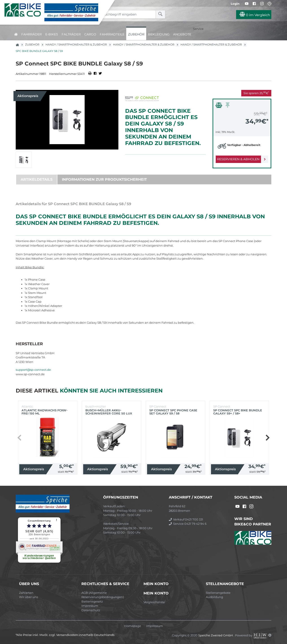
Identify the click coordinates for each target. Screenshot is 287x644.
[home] (16, 33)
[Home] (52, 12)
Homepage (132, 625)
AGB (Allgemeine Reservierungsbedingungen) (102, 595)
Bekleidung (159, 34)
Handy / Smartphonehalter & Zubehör (76, 44)
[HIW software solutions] (260, 635)
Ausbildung (214, 597)
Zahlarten (26, 592)
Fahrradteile (112, 34)
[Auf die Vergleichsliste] (219, 106)
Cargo (90, 34)
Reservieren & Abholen (238, 159)
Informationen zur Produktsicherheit (104, 179)
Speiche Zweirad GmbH (216, 635)
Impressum (89, 605)
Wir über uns (28, 597)
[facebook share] (95, 74)
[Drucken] (90, 74)
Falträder (71, 34)
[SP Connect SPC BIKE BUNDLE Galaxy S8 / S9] (67, 120)
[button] (267, 438)
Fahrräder (31, 34)
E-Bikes (51, 34)
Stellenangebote (218, 592)
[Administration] (269, 635)
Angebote (182, 34)
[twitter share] (100, 74)
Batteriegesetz (92, 601)
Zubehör (136, 34)
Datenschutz (90, 610)
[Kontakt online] (269, 3)
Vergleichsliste (154, 602)
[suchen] (160, 14)
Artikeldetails (36, 179)
